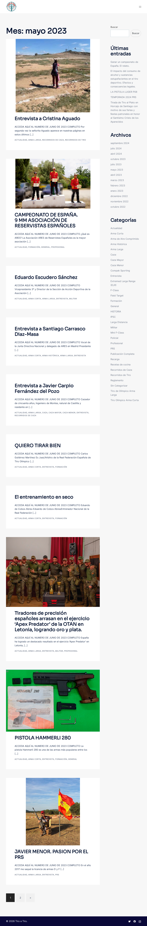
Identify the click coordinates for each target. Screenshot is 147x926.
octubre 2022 (118, 206)
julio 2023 (116, 164)
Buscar (114, 27)
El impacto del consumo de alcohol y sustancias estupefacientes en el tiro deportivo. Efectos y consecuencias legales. (125, 79)
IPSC (113, 316)
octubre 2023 (118, 159)
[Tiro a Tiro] (11, 6)
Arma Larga (34, 140)
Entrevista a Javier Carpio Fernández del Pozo (44, 388)
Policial (114, 337)
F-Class (115, 290)
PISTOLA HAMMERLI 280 (43, 738)
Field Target (117, 295)
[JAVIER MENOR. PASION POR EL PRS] (53, 811)
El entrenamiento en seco (44, 497)
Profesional (58, 247)
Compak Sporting (120, 270)
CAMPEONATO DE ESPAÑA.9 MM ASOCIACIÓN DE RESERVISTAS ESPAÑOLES (46, 220)
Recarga (115, 359)
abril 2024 (116, 153)
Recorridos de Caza (53, 140)
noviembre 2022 (119, 201)
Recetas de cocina (120, 364)
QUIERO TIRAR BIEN (38, 445)
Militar (73, 299)
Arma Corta (34, 299)
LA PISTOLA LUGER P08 (124, 91)
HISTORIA (116, 311)
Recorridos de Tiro (75, 140)
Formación (34, 247)
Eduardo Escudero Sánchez (46, 277)
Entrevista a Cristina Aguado (47, 118)
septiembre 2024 (120, 143)
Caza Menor (69, 412)
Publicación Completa (122, 353)
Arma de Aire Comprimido (125, 238)
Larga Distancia (119, 322)
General (45, 247)
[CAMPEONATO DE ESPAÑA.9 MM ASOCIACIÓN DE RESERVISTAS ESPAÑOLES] (52, 183)
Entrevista (62, 299)
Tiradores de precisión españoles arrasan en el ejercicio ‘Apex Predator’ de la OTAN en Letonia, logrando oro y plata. (52, 621)
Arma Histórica (50, 355)
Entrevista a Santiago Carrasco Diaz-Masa (50, 331)
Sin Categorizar (119, 385)
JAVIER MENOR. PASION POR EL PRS (51, 854)
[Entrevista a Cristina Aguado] (53, 75)
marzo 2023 (117, 180)
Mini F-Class (117, 332)
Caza (45, 412)
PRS (57, 875)
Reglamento (117, 380)
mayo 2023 (117, 169)
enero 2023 (117, 190)
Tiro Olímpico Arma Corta (125, 400)
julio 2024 (116, 148)
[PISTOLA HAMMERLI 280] (53, 700)
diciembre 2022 (119, 196)
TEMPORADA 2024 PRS (123, 97)
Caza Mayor (55, 412)
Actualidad (21, 140)
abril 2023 (116, 174)
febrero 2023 (118, 185)
